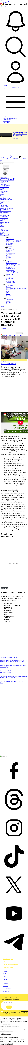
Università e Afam (4, 215)
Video (4, 961)
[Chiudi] (0, 161)
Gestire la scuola (4, 191)
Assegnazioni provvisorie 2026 (7, 178)
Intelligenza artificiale (5, 198)
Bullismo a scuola (4, 204)
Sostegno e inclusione (5, 211)
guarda (15, 138)
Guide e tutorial (7, 119)
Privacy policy (6, 991)
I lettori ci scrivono (4, 187)
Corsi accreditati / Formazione (10, 964)
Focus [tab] (5, 169)
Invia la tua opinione (8, 967)
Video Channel (3, 177)
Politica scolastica (4, 189)
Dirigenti (2, 194)
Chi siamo (5, 976)
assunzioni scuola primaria (7, 657)
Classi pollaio (3, 196)
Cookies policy (6, 988)
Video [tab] (5, 172)
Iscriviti (9, 1007)
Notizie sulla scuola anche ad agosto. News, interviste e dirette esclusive (20, 134)
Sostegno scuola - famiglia (6, 208)
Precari (2, 306)
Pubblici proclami (4, 235)
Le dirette (2, 219)
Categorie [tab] (6, 167)
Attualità (2, 188)
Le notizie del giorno (5, 185)
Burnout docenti (4, 209)
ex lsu (15, 657)
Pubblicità (2, 233)
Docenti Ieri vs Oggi (5, 201)
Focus (1, 223)
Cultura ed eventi (4, 216)
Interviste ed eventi (4, 222)
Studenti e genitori (4, 212)
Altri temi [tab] (6, 171)
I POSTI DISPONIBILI (8, 364)
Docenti (2, 192)
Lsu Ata (19, 657)
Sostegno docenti (4, 206)
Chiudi (10, 1044)
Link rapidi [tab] (6, 166)
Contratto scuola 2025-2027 (10, 118)
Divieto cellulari (4, 205)
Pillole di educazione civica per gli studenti (10, 220)
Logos (1, 225)
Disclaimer (5, 986)
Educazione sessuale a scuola (7, 199)
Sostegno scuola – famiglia (12, 272)
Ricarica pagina (4, 1044)
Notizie (2, 226)
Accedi (5, 85)
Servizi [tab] (5, 174)
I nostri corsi (6, 122)
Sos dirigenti (3, 182)
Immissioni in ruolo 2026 (9, 116)
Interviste (2, 228)
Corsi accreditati (4, 230)
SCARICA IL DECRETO (9, 362)
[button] (15, 21)
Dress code (2, 202)
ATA (1, 195)
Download (4, 588)
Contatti (5, 979)
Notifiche (5, 973)
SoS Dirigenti (6, 121)
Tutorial (2, 229)
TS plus (2, 232)
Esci (4, 88)
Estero (1, 213)
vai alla (6, 1031)
